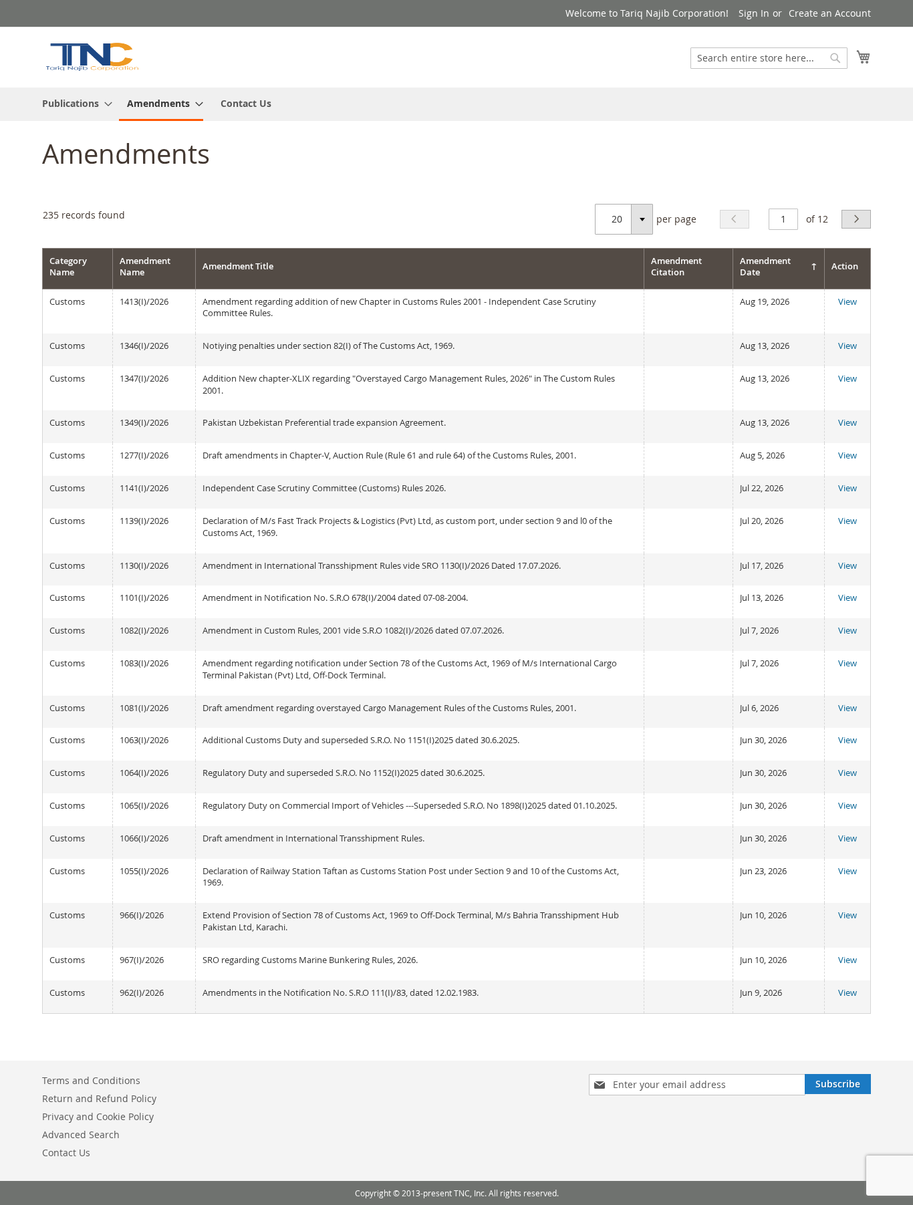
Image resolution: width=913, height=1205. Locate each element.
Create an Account (830, 13)
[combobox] (768, 58)
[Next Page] (856, 219)
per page (676, 219)
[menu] (456, 104)
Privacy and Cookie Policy (98, 1116)
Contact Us (246, 103)
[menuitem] (73, 103)
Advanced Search (81, 1134)
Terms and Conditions (91, 1080)
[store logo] (91, 56)
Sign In (754, 13)
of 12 (817, 219)
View (847, 301)
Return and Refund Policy (99, 1098)
